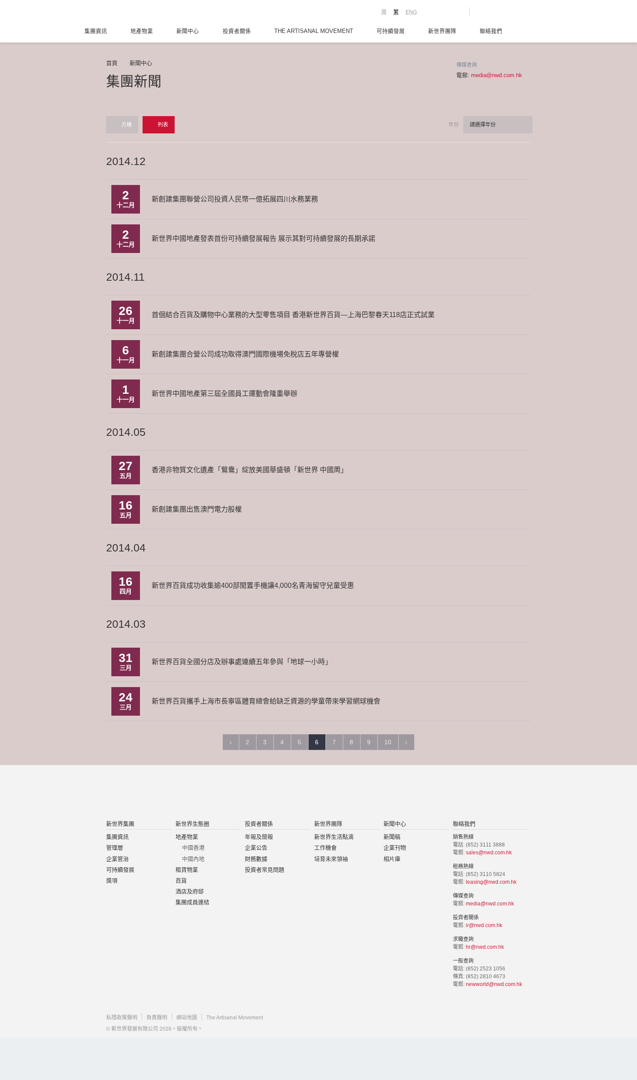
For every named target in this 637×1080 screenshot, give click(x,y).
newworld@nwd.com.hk (494, 984)
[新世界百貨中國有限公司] (405, 793)
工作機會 (325, 847)
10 (387, 742)
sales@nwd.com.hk (489, 853)
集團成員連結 (192, 902)
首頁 (111, 63)
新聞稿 (392, 837)
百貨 (181, 880)
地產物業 (141, 31)
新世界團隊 (442, 31)
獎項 (111, 880)
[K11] (432, 11)
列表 (162, 125)
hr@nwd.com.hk (485, 947)
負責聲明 (156, 1018)
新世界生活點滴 (334, 837)
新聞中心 (187, 31)
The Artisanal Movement (313, 31)
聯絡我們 (491, 31)
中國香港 (193, 847)
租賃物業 (187, 869)
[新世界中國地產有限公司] (307, 793)
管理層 (114, 847)
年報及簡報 (259, 837)
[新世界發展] (154, 12)
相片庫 (392, 859)
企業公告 (256, 847)
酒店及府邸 (190, 891)
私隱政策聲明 (121, 1018)
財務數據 (256, 859)
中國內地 (193, 859)
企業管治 (117, 859)
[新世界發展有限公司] (220, 793)
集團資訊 (95, 31)
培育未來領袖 (331, 859)
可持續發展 (391, 31)
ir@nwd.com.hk (484, 925)
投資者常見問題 (264, 869)
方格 (126, 125)
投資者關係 (237, 31)
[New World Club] (456, 11)
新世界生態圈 (192, 824)
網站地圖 (186, 1018)
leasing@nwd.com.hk (491, 882)
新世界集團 (120, 824)
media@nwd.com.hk (496, 75)
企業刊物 (395, 847)
